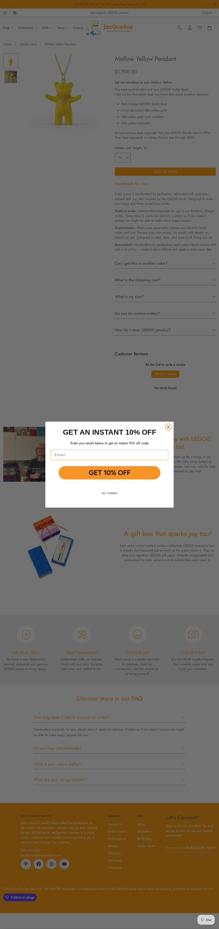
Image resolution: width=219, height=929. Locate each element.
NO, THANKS (109, 493)
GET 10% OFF (109, 473)
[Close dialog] (168, 427)
